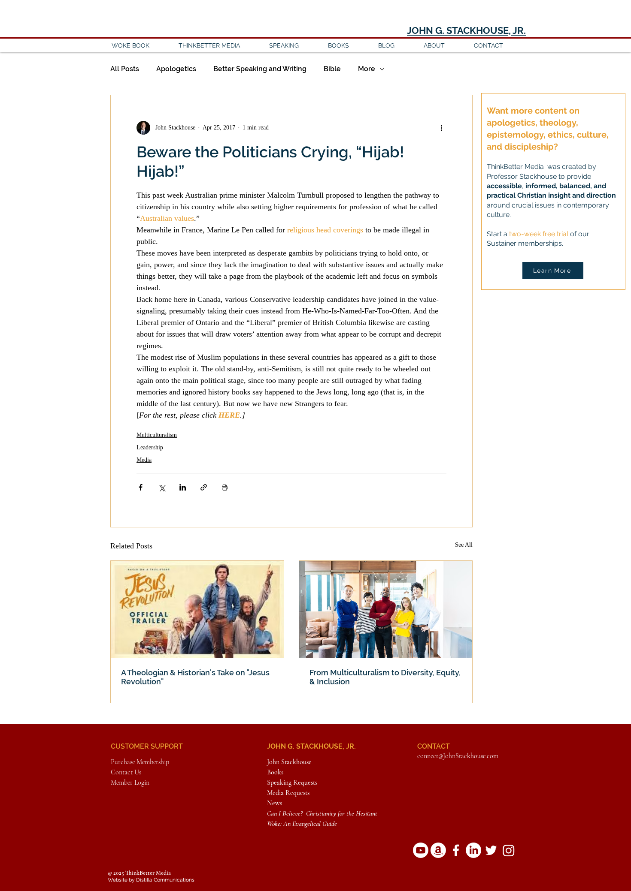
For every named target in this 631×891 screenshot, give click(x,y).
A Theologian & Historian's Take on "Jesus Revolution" (195, 677)
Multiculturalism (157, 435)
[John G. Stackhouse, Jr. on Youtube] (420, 850)
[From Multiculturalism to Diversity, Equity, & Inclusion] (385, 609)
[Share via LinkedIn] (183, 487)
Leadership (150, 447)
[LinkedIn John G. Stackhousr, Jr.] (473, 850)
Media (144, 460)
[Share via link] (204, 487)
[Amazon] (438, 850)
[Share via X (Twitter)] (162, 487)
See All (464, 545)
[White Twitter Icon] (491, 850)
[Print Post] (225, 487)
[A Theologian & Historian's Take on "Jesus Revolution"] (197, 609)
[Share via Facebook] (141, 487)
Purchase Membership (140, 762)
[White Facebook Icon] (456, 850)
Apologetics (176, 69)
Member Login (130, 782)
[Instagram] (508, 850)
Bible (332, 69)
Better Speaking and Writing (259, 69)
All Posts (124, 69)
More (366, 69)
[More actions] (441, 128)
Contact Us (126, 772)
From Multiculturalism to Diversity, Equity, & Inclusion (385, 677)
